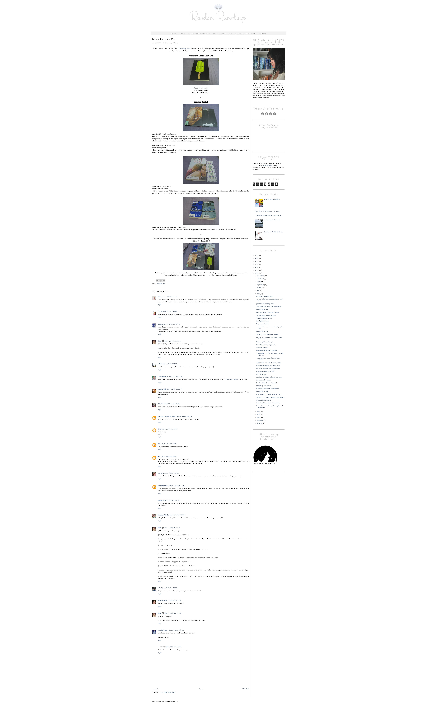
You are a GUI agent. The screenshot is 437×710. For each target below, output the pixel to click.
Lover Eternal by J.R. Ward (264, 296)
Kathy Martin (162, 376)
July (258, 290)
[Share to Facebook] (164, 280)
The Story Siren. (185, 48)
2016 (257, 255)
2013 (257, 264)
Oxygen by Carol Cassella (264, 385)
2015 (257, 258)
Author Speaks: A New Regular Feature (268, 363)
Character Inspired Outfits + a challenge (268, 215)
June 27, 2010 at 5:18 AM (168, 443)
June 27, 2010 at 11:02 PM (172, 600)
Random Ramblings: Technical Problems (269, 377)
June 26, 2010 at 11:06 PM (173, 341)
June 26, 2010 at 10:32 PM (171, 324)
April (258, 414)
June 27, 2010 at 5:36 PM (170, 588)
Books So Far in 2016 (245, 33)
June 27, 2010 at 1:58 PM (177, 515)
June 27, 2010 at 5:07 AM (169, 429)
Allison (160, 364)
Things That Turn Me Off (264, 318)
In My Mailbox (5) (262, 331)
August (259, 287)
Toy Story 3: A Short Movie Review (267, 334)
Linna (159, 297)
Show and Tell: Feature (263, 380)
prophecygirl (162, 389)
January (259, 423)
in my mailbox (161, 283)
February (260, 420)
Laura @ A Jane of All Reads (166, 416)
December (260, 276)
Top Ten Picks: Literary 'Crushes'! (266, 383)
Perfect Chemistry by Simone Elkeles (268, 368)
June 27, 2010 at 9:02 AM (176, 485)
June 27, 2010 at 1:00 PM (171, 500)
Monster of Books (163, 515)
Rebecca (160, 404)
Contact (262, 33)
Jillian (159, 341)
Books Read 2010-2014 (199, 33)
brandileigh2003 (163, 485)
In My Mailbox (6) (262, 309)
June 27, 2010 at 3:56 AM (170, 364)
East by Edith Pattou (262, 321)
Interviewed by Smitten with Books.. (267, 312)
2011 (257, 270)
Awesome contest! (262, 347)
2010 (257, 273)
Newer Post (156, 689)
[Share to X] (161, 280)
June (258, 294)
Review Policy (267, 165)
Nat (159, 443)
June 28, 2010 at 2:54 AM (176, 630)
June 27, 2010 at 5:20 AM (168, 456)
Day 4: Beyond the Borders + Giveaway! (267, 211)
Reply (159, 305)
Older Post (245, 689)
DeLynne (161, 600)
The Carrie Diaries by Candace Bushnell (268, 306)
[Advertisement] (267, 490)
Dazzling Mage (162, 630)
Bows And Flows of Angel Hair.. (266, 345)
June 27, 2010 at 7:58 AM (171, 473)
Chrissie (160, 500)
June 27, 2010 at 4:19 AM (174, 389)
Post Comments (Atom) (168, 692)
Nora (159, 429)
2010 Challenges (261, 374)
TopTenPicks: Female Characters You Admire (270, 397)
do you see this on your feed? (265, 371)
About (182, 33)
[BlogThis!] (159, 280)
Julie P (160, 588)
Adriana (160, 324)
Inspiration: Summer (262, 324)
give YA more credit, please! (265, 304)
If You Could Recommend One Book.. (267, 403)
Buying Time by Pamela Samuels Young (268, 394)
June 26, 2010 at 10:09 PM (169, 311)
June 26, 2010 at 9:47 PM (170, 297)
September (260, 285)
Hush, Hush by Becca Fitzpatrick (266, 350)
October (259, 281)
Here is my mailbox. (231, 379)
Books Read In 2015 (222, 33)
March (259, 417)
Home (173, 33)
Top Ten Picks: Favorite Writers (266, 315)
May (258, 411)
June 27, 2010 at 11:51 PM (173, 613)
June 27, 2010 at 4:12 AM (175, 376)
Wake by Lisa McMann (263, 400)
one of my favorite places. (272, 220)
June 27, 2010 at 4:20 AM (172, 404)
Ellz (159, 311)
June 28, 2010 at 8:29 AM (174, 647)
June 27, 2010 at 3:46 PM (172, 528)
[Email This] (157, 280)
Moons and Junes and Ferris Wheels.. (267, 388)
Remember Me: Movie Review (273, 232)
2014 (257, 261)
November (260, 278)
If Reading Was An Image (264, 342)
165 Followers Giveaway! (272, 199)
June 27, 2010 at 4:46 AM (184, 416)
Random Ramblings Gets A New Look (268, 365)
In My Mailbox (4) (262, 391)
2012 (257, 267)
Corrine (160, 473)
